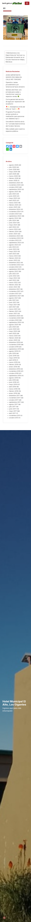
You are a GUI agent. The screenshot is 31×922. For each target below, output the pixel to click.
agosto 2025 (13, 191)
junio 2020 (12, 329)
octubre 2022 (14, 267)
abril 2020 (12, 333)
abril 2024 (12, 227)
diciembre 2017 (14, 395)
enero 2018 (13, 393)
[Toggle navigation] (27, 3)
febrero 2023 (13, 258)
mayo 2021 (13, 304)
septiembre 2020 (15, 322)
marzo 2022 (13, 282)
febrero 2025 (13, 205)
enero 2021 (13, 313)
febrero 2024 (13, 231)
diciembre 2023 (14, 236)
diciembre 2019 (14, 342)
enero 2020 (13, 340)
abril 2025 (12, 200)
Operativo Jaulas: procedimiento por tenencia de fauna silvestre (15, 85)
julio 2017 (12, 406)
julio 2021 (12, 300)
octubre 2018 (13, 373)
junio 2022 (12, 276)
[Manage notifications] (4, 917)
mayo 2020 (13, 331)
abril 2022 (12, 280)
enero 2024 (13, 234)
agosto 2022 (13, 271)
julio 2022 (12, 273)
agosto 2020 (13, 324)
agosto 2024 (13, 218)
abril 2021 (12, 307)
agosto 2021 (13, 298)
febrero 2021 (13, 311)
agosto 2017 (13, 404)
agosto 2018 (13, 378)
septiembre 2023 (15, 242)
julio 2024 (12, 220)
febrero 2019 (13, 364)
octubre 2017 (13, 400)
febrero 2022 (13, 285)
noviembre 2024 (15, 211)
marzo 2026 (13, 176)
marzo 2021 (13, 309)
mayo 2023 (13, 251)
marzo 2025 (13, 203)
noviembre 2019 (14, 344)
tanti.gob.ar (7, 3)
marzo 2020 (13, 336)
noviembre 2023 (15, 238)
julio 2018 (12, 380)
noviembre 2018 (14, 371)
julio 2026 (12, 167)
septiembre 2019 (15, 349)
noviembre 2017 (14, 398)
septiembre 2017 (15, 402)
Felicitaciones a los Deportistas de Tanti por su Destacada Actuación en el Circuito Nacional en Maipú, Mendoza (15, 57)
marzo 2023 (13, 256)
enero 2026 (13, 180)
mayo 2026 (13, 171)
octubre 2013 (13, 418)
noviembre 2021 (14, 291)
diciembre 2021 (14, 289)
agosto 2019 (13, 351)
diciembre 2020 (14, 316)
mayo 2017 (13, 411)
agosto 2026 (13, 165)
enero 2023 (13, 260)
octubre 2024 (14, 214)
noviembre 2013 (14, 415)
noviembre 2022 (15, 265)
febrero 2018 (13, 391)
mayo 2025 (13, 198)
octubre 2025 (14, 187)
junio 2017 (12, 409)
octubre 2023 (14, 240)
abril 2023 (12, 254)
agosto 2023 (13, 245)
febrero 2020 (13, 338)
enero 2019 (13, 367)
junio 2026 (12, 169)
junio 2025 (12, 196)
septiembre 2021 (15, 296)
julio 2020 (12, 327)
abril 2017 (12, 413)
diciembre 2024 (14, 209)
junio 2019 (12, 355)
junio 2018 (12, 382)
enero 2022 (13, 287)
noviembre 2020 (15, 318)
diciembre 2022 (14, 262)
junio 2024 (13, 222)
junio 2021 (12, 302)
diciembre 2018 (14, 369)
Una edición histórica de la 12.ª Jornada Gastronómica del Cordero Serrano (15, 124)
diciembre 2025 (14, 183)
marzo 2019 (13, 362)
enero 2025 (13, 207)
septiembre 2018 (15, 375)
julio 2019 (12, 353)
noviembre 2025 (15, 185)
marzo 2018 (13, 389)
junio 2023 (12, 249)
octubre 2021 (13, 293)
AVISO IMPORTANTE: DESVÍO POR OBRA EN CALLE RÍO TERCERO (14, 77)
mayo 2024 (13, 225)
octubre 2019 (13, 347)
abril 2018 (12, 387)
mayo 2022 (13, 278)
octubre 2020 (14, 320)
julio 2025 (12, 194)
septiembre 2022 (15, 269)
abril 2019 (12, 360)
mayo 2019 (13, 358)
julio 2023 (12, 247)
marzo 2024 (13, 229)
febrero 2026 (13, 178)
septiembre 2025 (15, 189)
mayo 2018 (13, 384)
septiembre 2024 (15, 216)
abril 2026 (12, 174)
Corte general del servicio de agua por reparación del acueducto (15, 102)
